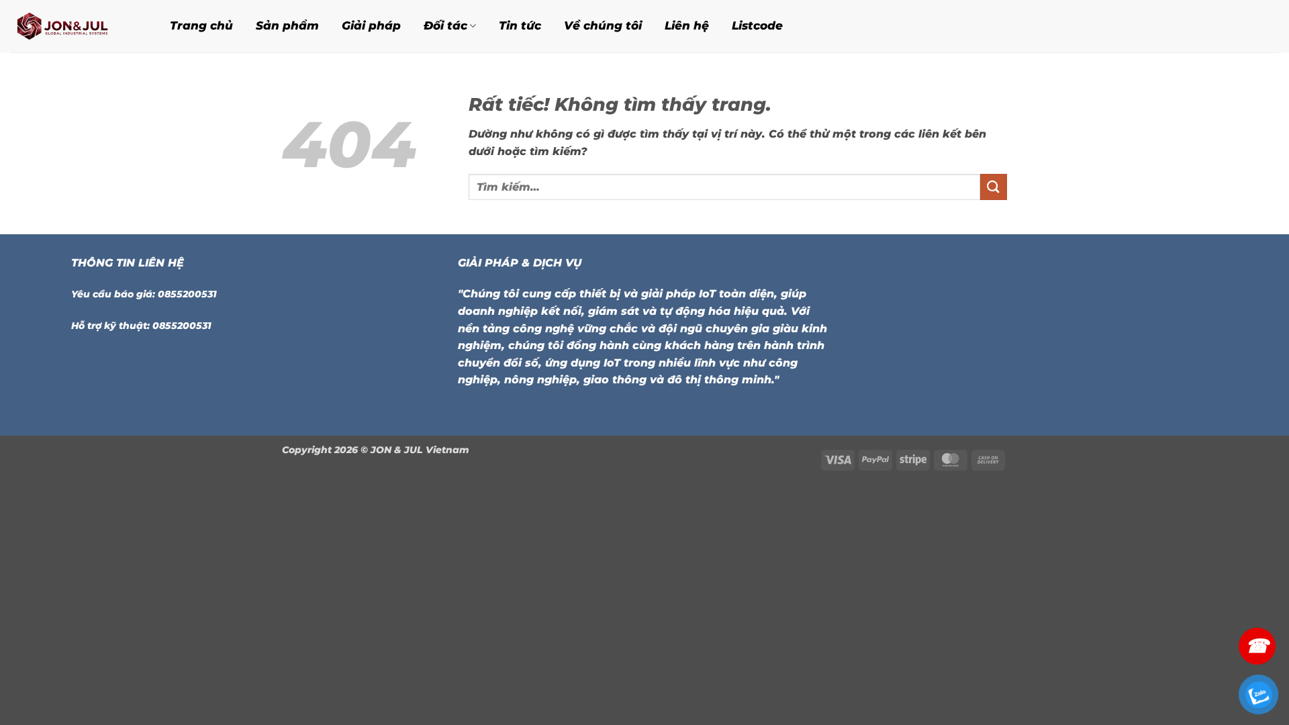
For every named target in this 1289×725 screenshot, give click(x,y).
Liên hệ (687, 25)
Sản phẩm (287, 25)
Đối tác (445, 25)
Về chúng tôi (603, 25)
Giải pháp (371, 25)
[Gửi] (993, 187)
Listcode (757, 25)
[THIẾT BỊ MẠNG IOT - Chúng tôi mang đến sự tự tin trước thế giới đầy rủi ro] (73, 26)
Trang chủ (201, 25)
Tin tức (520, 25)
